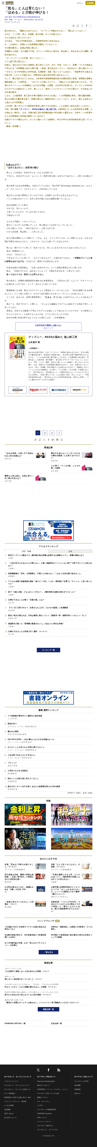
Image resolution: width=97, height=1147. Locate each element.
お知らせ (77, 1093)
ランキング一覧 (48, 650)
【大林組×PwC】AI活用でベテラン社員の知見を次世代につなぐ (25, 927)
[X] (38, 1070)
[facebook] (48, 1070)
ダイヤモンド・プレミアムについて (16, 1085)
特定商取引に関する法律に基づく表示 (17, 1097)
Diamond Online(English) (46, 1081)
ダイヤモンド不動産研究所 (46, 1109)
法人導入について (10, 1117)
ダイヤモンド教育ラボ (45, 1125)
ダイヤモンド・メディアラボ (47, 1129)
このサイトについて (11, 1081)
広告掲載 (7, 1109)
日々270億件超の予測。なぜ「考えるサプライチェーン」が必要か (25, 944)
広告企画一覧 (56, 1023)
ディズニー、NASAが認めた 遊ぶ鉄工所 (28, 19)
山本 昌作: (22, 17)
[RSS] (59, 1070)
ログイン (80, 3)
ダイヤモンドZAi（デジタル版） (48, 1093)
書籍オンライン (42, 1097)
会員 (70, 551)
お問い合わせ (9, 1113)
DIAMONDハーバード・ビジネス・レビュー (52, 1089)
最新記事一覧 (48, 1009)
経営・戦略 (9, 19)
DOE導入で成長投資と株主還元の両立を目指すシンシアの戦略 (71, 935)
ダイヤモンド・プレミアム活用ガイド (17, 1089)
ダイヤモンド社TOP (81, 1081)
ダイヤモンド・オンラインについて (17, 1076)
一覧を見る (48, 952)
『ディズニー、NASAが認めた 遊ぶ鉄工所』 (38, 109)
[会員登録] (90, 3)
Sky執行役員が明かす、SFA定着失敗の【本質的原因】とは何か (25, 935)
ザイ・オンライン (43, 1101)
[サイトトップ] (9, 3)
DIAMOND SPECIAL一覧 (15, 1023)
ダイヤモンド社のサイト (46, 1076)
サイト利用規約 (9, 1093)
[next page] (59, 432)
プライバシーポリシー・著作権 (15, 1101)
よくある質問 (9, 1105)
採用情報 (77, 1089)
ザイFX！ (40, 1105)
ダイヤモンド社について (83, 1076)
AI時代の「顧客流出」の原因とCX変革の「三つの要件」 (71, 927)
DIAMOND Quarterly (44, 1113)
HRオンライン (42, 1117)
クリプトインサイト (44, 1121)
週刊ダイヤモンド (43, 1085)
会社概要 (77, 1085)
